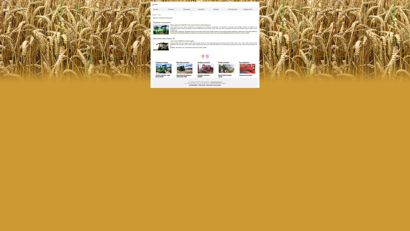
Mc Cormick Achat (208, 33)
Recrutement (232, 9)
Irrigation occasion (203, 62)
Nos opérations (244, 62)
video (201, 47)
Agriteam (181, 31)
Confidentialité (193, 85)
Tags (159, 15)
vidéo (204, 47)
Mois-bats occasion (182, 62)
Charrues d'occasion (245, 75)
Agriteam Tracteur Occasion (193, 31)
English (172, 47)
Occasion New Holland (221, 33)
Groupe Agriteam (232, 31)
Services (171, 9)
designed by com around (213, 85)
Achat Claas (174, 31)
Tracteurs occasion (162, 62)
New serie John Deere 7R (164, 39)
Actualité (201, 9)
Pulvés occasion (223, 62)
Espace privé (248, 9)
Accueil (155, 9)
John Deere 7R (179, 47)
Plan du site (202, 85)
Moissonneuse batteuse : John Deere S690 (184, 75)
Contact (216, 9)
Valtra (247, 33)
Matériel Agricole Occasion (194, 33)
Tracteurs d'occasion (161, 22)
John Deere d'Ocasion (245, 31)
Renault (231, 33)
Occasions (186, 9)
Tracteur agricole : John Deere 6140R (163, 75)
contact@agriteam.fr (216, 82)
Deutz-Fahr (206, 31)
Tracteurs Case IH (239, 33)
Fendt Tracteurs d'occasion (218, 31)
